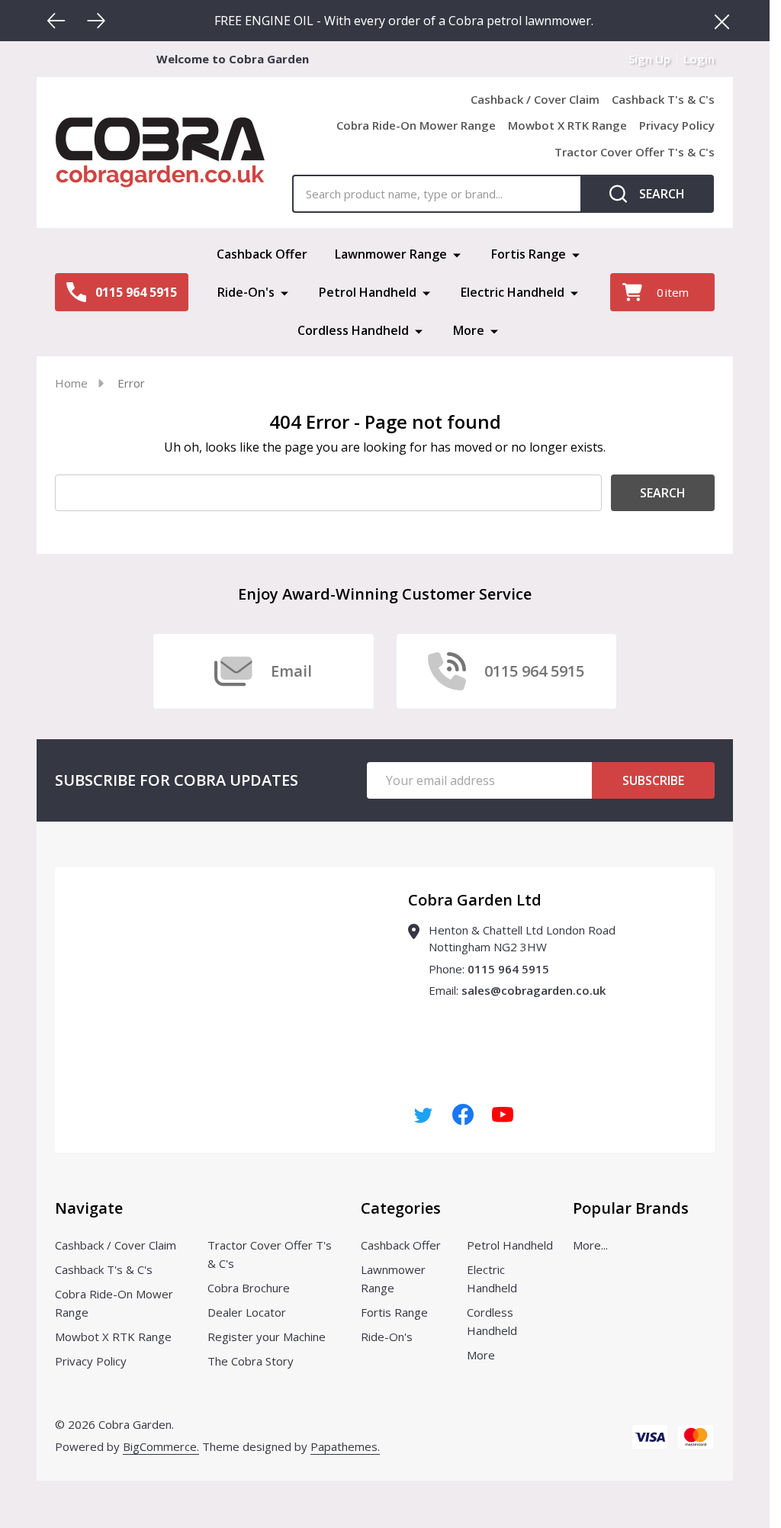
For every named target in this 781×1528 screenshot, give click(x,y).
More (468, 330)
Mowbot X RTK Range (567, 125)
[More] (457, 254)
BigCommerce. (161, 1446)
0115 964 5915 (508, 968)
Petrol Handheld (367, 292)
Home (71, 383)
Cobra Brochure (248, 1287)
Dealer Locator (246, 1312)
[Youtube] (502, 1114)
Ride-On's (246, 292)
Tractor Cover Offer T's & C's (634, 151)
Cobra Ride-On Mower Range (416, 125)
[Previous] (56, 20)
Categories (401, 1208)
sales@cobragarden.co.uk (533, 990)
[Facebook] (463, 1114)
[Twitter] (423, 1114)
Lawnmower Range (391, 254)
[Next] (96, 20)
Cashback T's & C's (663, 99)
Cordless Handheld (353, 330)
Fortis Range (528, 254)
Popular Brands (631, 1208)
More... (590, 1245)
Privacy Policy (677, 125)
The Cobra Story (250, 1361)
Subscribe (653, 780)
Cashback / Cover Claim (535, 99)
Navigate (89, 1208)
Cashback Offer (262, 254)
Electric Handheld (512, 292)
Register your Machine (266, 1336)
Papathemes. (345, 1446)
